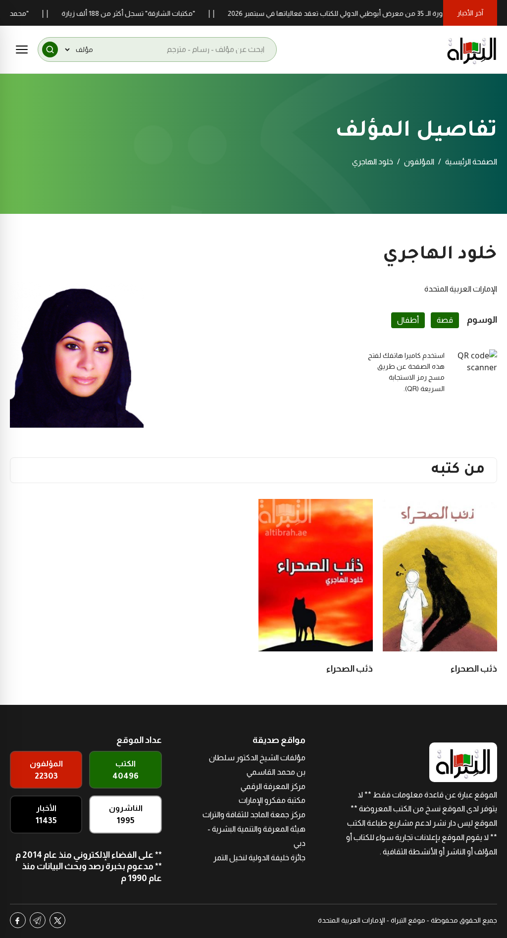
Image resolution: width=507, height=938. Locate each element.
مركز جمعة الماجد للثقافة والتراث (254, 814)
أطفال (408, 320)
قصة (445, 320)
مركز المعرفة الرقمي (273, 786)
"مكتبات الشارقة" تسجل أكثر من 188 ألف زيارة (144, 13)
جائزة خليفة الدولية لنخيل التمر (259, 857)
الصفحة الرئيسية (471, 161)
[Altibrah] (472, 49)
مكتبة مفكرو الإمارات (272, 800)
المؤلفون (419, 161)
